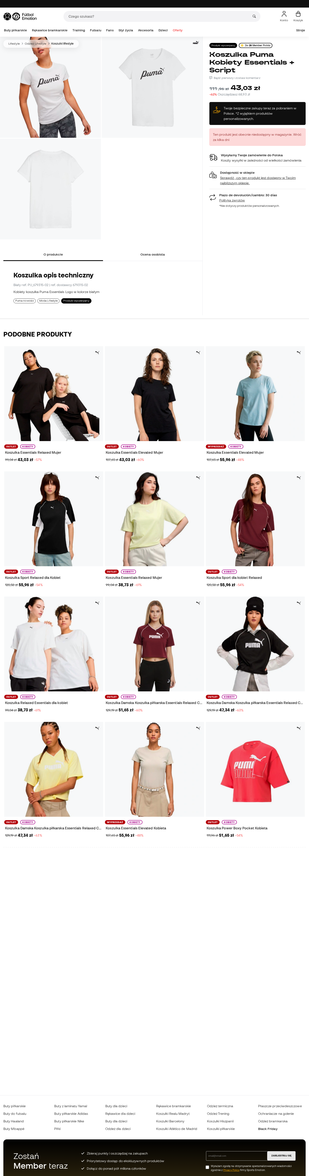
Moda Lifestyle (48, 300)
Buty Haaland (13, 1121)
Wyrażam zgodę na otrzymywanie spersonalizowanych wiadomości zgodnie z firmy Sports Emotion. (251, 1168)
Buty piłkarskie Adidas (71, 1113)
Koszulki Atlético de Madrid (176, 1129)
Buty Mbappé (13, 1129)
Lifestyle (14, 43)
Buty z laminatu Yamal (70, 1106)
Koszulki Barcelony (170, 1121)
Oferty (177, 30)
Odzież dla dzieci (118, 1129)
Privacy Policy (231, 1170)
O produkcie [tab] (53, 254)
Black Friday (267, 1129)
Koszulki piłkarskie (221, 1129)
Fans (110, 30)
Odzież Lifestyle (35, 43)
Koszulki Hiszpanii (220, 1121)
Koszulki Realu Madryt (173, 1113)
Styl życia (126, 30)
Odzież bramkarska (273, 1121)
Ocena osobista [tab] (152, 254)
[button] (257, 178)
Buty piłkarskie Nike (69, 1121)
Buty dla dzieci (116, 1106)
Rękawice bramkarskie (50, 30)
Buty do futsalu (14, 1113)
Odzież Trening (218, 1113)
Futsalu (95, 30)
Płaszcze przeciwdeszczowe (280, 1106)
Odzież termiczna (220, 1106)
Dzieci (163, 30)
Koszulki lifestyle (62, 43)
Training (79, 30)
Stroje (300, 30)
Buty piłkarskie (15, 30)
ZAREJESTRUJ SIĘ (281, 1155)
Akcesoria (146, 30)
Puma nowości (24, 300)
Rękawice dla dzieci (120, 1113)
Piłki (57, 1129)
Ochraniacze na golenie (276, 1113)
